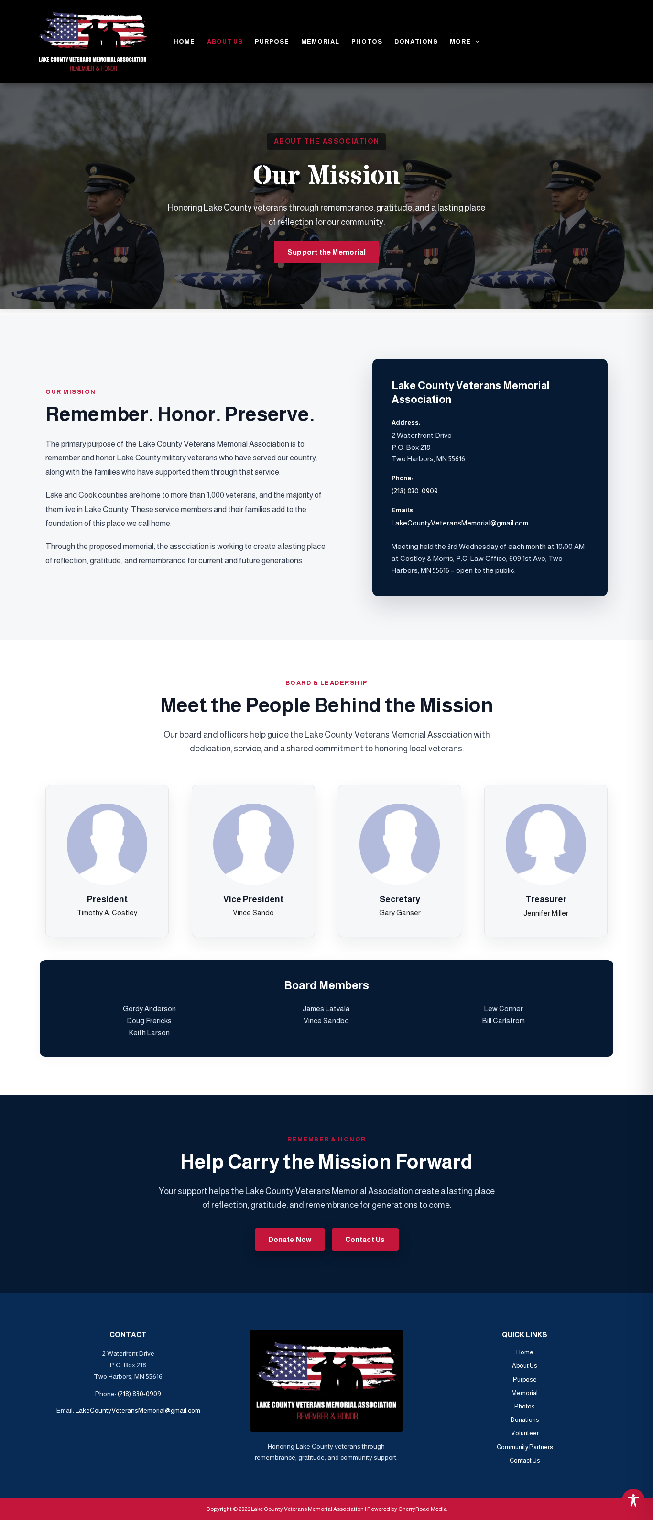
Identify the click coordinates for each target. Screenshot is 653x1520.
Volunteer (525, 1433)
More (460, 41)
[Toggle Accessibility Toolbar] (633, 1500)
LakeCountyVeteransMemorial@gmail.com (460, 523)
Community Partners (525, 1447)
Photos (366, 41)
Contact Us (525, 1460)
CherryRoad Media (422, 1509)
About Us (225, 41)
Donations (416, 41)
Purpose (272, 41)
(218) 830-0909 (415, 491)
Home (184, 41)
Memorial (320, 41)
